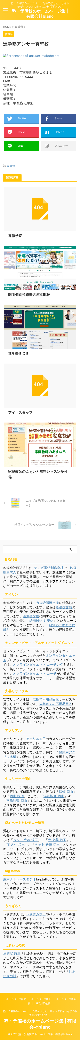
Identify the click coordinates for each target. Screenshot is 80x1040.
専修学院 (15, 236)
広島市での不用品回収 (55, 704)
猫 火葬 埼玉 (15, 844)
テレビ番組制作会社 (49, 568)
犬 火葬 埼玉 (57, 840)
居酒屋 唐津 (12, 953)
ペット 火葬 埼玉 (25, 840)
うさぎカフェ (36, 914)
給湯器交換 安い (41, 621)
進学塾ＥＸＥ (18, 353)
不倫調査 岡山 (16, 800)
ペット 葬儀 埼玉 (47, 844)
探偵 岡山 (66, 791)
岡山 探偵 (17, 796)
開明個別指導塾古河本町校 (29, 295)
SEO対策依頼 (42, 1003)
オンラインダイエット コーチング (38, 664)
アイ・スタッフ (20, 412)
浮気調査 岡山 (53, 796)
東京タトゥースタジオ (19, 879)
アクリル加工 (36, 739)
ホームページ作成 (16, 999)
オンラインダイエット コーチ (35, 673)
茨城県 (11, 165)
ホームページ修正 (41, 999)
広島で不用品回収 (46, 699)
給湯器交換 (64, 607)
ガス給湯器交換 (47, 603)
